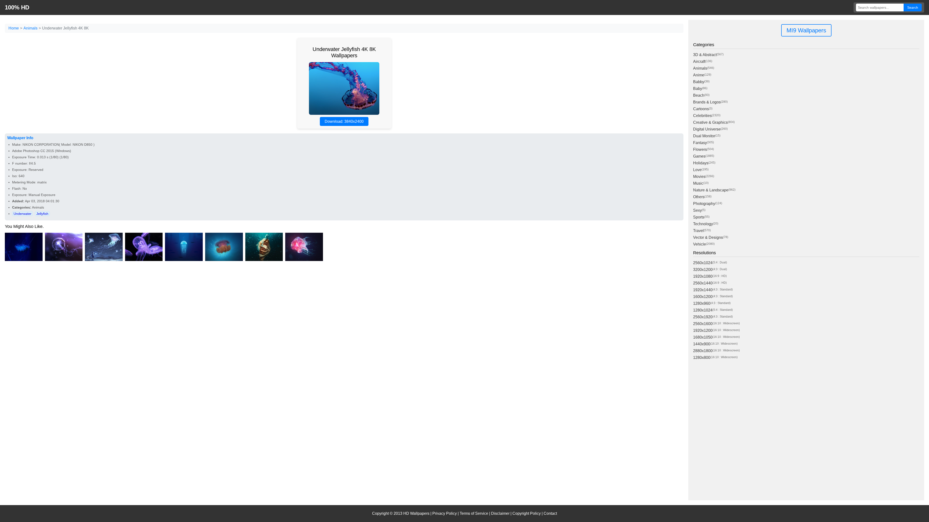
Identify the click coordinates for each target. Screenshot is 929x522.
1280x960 (701, 303)
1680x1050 (702, 337)
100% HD (17, 7)
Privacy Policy (444, 513)
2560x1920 (702, 317)
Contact (550, 513)
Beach (698, 95)
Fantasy (700, 143)
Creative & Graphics (710, 122)
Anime (698, 75)
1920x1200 (702, 330)
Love (697, 170)
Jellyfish (42, 214)
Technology (703, 224)
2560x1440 (702, 283)
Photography (704, 204)
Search (912, 7)
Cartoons (701, 109)
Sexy (697, 210)
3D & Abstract (705, 55)
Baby (697, 89)
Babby (698, 82)
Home (13, 28)
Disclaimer (500, 513)
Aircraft (699, 61)
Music (698, 183)
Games (699, 156)
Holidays (700, 163)
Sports (698, 217)
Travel (698, 231)
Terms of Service (474, 513)
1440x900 (701, 344)
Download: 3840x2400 (344, 121)
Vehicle (699, 244)
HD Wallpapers (416, 513)
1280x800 (701, 357)
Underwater (22, 214)
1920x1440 (702, 290)
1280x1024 (702, 310)
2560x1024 (702, 263)
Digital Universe (707, 129)
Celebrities (702, 116)
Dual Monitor (704, 136)
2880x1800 (702, 351)
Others (698, 197)
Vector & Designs (708, 237)
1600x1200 (702, 297)
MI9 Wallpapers (806, 30)
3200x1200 (702, 270)
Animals (30, 28)
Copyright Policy (526, 513)
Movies (699, 176)
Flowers (700, 149)
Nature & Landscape (710, 190)
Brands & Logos (707, 102)
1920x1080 (702, 276)
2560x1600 (702, 324)
